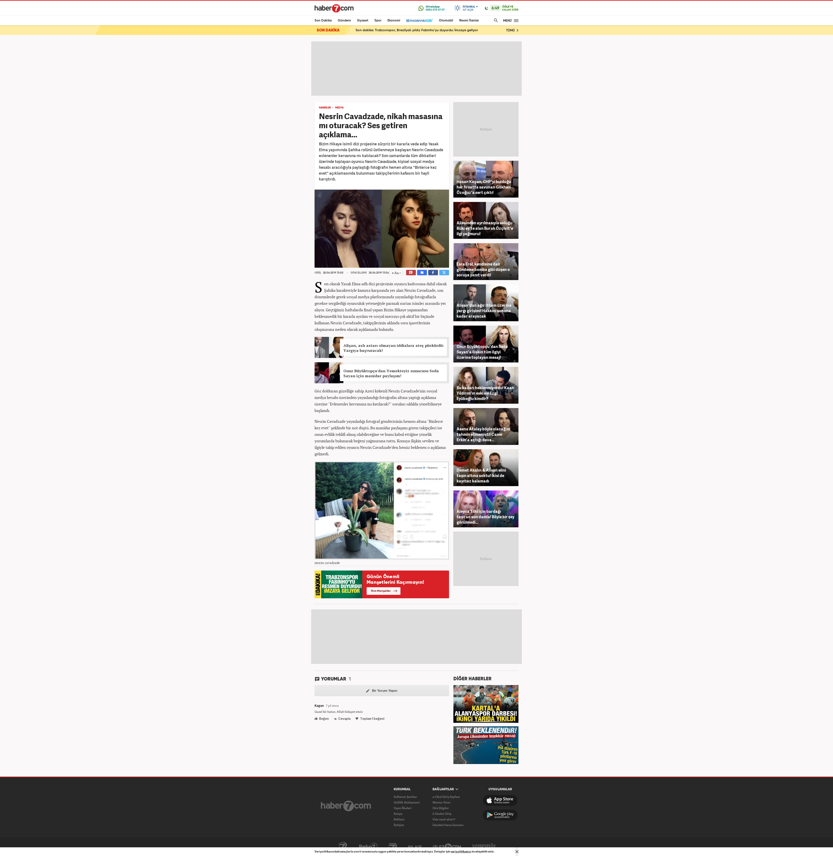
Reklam (399, 819)
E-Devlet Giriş (442, 814)
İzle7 (447, 846)
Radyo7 (368, 846)
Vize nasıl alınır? (444, 819)
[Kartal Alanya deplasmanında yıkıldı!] (485, 703)
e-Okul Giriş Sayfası (446, 797)
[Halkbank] (419, 20)
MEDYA (339, 108)
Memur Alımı (442, 802)
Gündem (344, 20)
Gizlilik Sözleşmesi (407, 802)
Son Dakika (323, 20)
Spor (377, 20)
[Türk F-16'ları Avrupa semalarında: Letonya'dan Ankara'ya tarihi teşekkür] (485, 744)
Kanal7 (342, 846)
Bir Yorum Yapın (384, 691)
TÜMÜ (511, 30)
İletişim (399, 825)
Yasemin (484, 846)
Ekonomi (393, 20)
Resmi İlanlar (469, 20)
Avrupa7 (393, 846)
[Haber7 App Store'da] (500, 800)
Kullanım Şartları (405, 797)
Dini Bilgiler (441, 808)
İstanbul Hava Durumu (448, 825)
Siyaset (362, 20)
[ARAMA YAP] (495, 20)
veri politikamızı (461, 851)
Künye (398, 814)
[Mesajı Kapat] (516, 851)
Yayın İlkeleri (403, 808)
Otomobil (446, 20)
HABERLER (325, 108)
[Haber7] (334, 8)
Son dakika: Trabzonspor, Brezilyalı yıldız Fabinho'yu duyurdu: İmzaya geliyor (417, 30)
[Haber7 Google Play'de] (500, 815)
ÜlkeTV (415, 846)
